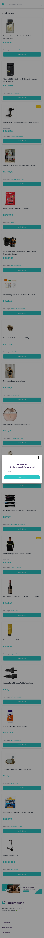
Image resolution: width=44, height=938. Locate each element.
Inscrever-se (22, 477)
